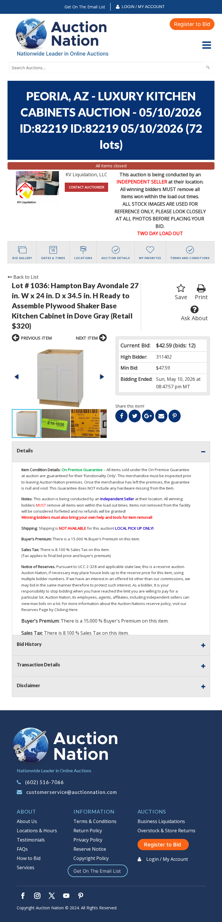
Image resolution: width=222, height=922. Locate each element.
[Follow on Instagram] (37, 896)
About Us (27, 821)
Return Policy (87, 830)
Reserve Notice (89, 849)
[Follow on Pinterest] (80, 896)
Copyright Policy (91, 858)
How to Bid (28, 858)
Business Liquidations (161, 821)
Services (25, 867)
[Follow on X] (52, 896)
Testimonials (31, 840)
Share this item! (129, 406)
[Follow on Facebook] (23, 896)
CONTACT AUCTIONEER (86, 187)
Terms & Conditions (94, 821)
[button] (59, 376)
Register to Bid (192, 24)
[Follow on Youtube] (66, 896)
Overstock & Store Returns (166, 830)
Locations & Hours (37, 830)
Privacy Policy (87, 840)
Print (201, 297)
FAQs (22, 849)
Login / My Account (143, 6)
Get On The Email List (84, 7)
